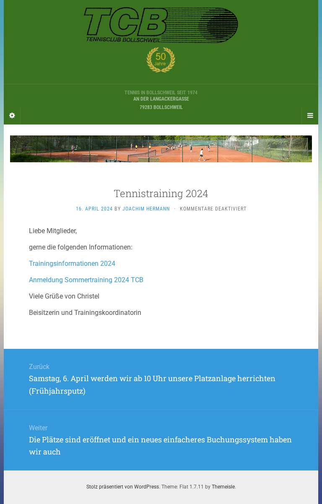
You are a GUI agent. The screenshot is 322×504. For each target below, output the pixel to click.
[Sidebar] (12, 115)
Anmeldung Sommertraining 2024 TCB (86, 280)
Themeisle (223, 487)
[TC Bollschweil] (161, 42)
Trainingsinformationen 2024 (72, 264)
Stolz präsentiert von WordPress (122, 487)
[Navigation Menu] (309, 115)
